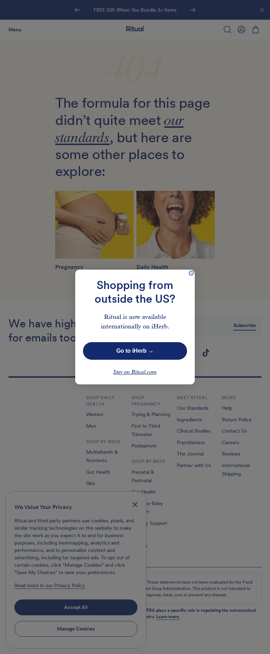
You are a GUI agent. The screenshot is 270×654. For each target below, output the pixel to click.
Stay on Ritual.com (135, 372)
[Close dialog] (191, 273)
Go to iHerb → (135, 351)
